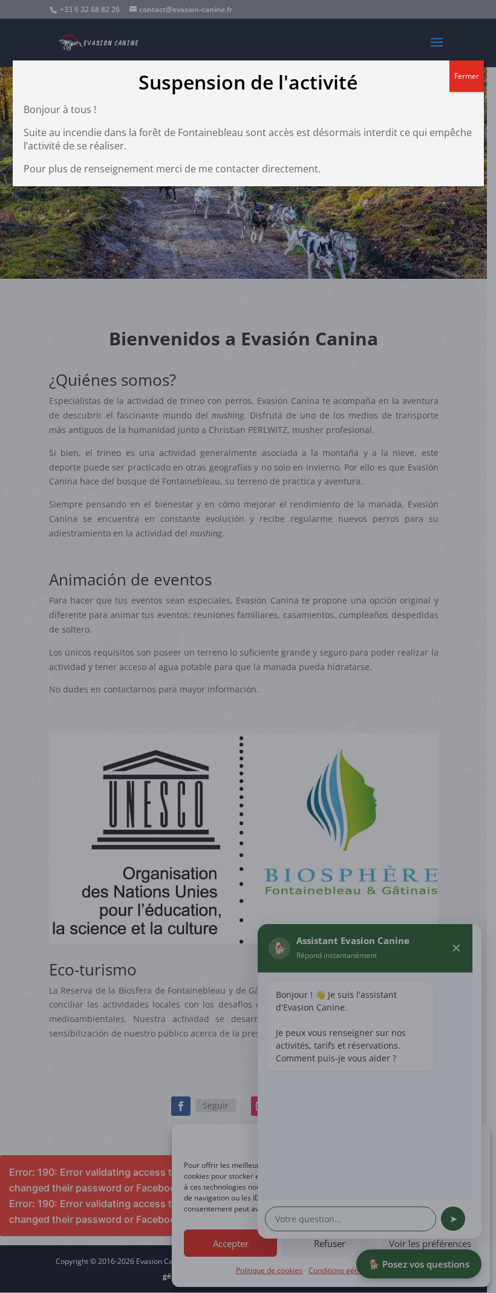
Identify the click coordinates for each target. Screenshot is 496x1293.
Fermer (466, 76)
